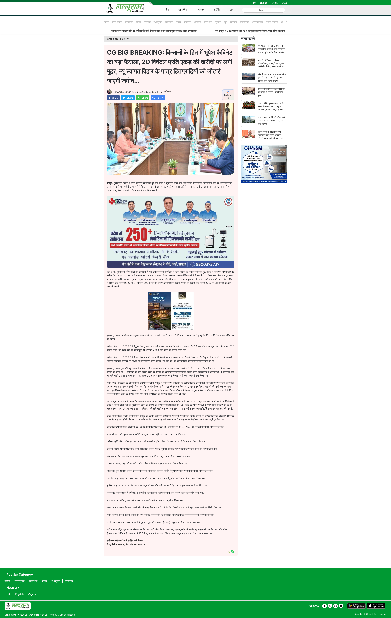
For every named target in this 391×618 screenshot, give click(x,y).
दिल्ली (106, 22)
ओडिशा (197, 22)
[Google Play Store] (356, 606)
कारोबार (233, 22)
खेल (231, 9)
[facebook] (324, 606)
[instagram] (335, 606)
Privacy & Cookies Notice (62, 614)
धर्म (282, 22)
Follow (160, 97)
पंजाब (178, 22)
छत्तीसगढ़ (169, 22)
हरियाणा (187, 22)
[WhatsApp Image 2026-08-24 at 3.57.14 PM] (171, 329)
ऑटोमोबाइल (257, 22)
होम (167, 9)
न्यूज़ (128, 38)
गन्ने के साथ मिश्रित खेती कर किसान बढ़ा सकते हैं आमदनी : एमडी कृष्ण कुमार (271, 91)
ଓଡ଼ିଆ (284, 2)
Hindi (8, 594)
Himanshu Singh (122, 91)
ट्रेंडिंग (217, 9)
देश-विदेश (182, 9)
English (263, 2)
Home (109, 38)
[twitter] (330, 606)
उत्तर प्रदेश (117, 22)
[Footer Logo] (18, 606)
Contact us (10, 614)
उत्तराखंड (129, 22)
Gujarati (32, 594)
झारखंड (147, 22)
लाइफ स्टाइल (272, 22)
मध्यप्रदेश (158, 22)
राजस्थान (208, 22)
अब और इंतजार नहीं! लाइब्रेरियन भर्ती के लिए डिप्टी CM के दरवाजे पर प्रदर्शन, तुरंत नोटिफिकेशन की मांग (271, 48)
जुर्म (225, 22)
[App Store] (376, 606)
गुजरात (218, 22)
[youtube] (341, 606)
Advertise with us (38, 614)
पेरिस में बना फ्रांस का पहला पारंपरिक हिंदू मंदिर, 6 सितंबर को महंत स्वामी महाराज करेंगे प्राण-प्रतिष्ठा (272, 77)
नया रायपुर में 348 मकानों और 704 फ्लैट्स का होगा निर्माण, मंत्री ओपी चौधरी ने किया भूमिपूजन (216, 30)
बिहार (138, 22)
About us (22, 614)
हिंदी (254, 2)
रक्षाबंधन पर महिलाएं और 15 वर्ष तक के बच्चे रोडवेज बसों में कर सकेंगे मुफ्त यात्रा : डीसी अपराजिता (114, 30)
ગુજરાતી (274, 2)
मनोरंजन (200, 9)
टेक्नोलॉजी (244, 22)
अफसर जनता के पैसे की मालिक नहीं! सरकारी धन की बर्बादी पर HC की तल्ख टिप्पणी (271, 120)
